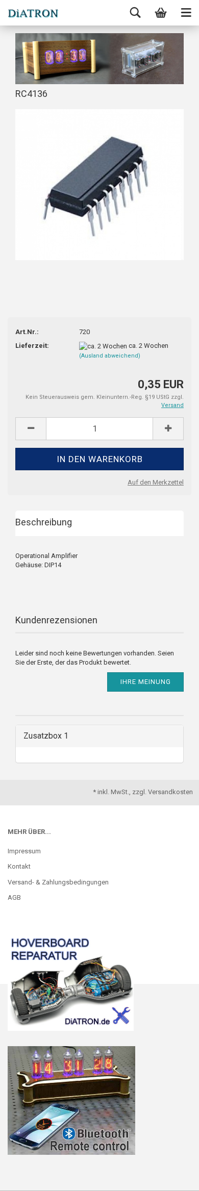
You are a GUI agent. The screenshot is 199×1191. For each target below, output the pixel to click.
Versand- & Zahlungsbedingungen (58, 882)
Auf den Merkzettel (156, 482)
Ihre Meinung (145, 682)
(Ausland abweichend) (109, 355)
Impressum (24, 851)
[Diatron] (33, 13)
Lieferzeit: (32, 345)
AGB (14, 897)
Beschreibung (43, 522)
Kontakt (19, 866)
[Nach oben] (171, 1175)
